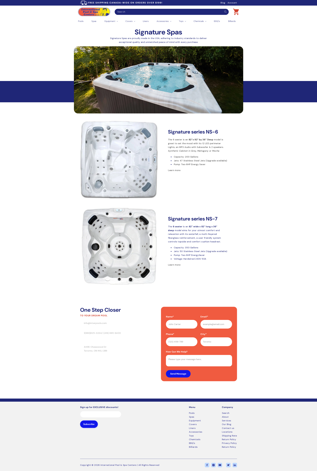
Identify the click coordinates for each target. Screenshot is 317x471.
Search (225, 413)
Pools (192, 413)
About (225, 417)
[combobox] (172, 12)
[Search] (225, 12)
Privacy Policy (229, 443)
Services (226, 420)
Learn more (174, 170)
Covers (193, 424)
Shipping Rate (229, 435)
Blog (223, 2)
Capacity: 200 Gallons (186, 156)
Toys (191, 435)
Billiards (193, 447)
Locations (227, 432)
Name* (170, 316)
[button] (236, 12)
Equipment (195, 420)
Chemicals (194, 439)
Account (232, 2)
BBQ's (192, 443)
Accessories (195, 432)
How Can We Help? (177, 351)
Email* (204, 316)
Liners (192, 428)
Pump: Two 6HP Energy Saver (190, 164)
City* (203, 334)
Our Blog (226, 424)
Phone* (170, 334)
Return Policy (229, 439)
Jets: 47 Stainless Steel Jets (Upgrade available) (200, 160)
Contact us (228, 428)
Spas (191, 417)
